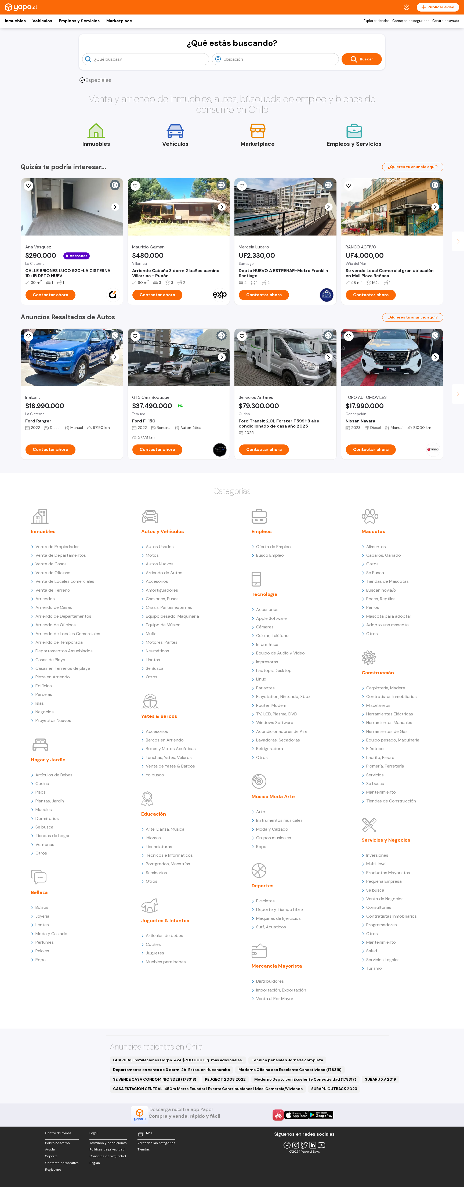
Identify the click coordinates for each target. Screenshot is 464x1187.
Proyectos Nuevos (53, 720)
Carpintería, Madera (385, 688)
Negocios (44, 712)
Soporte (51, 1156)
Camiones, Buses (162, 599)
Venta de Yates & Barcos (170, 766)
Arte (260, 812)
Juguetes (155, 953)
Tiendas (143, 1149)
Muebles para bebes (166, 962)
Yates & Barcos (159, 716)
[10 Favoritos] (242, 186)
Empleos (262, 531)
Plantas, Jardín (49, 801)
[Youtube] (321, 1145)
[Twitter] (304, 1145)
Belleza (39, 892)
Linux (261, 679)
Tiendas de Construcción (391, 801)
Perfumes (44, 942)
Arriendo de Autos (164, 573)
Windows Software (274, 722)
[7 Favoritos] (135, 186)
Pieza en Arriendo (52, 677)
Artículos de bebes (164, 935)
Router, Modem (271, 705)
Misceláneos (378, 705)
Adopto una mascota (387, 625)
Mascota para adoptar (388, 616)
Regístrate (53, 1169)
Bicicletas (265, 901)
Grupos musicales (273, 838)
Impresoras (267, 662)
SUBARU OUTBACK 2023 (334, 1088)
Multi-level (376, 864)
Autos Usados (160, 546)
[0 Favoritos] (28, 186)
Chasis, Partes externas (169, 607)
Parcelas (43, 694)
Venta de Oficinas (52, 573)
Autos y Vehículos (162, 531)
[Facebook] (287, 1145)
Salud (371, 951)
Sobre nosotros (57, 1143)
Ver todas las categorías (156, 1143)
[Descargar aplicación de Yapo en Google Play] (321, 1115)
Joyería (42, 916)
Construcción (378, 673)
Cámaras (265, 627)
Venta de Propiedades (57, 546)
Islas (39, 703)
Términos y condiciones (108, 1143)
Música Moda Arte (273, 796)
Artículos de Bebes (54, 775)
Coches (153, 944)
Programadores (381, 925)
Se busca (44, 827)
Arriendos (45, 599)
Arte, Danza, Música (165, 829)
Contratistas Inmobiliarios (391, 696)
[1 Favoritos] (242, 336)
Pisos (40, 792)
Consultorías (378, 907)
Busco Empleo (270, 555)
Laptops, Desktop (274, 670)
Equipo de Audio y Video (280, 653)
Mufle (151, 633)
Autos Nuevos (159, 564)
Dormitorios (47, 818)
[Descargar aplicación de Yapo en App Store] (296, 1115)
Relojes (42, 951)
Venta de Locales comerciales (64, 581)
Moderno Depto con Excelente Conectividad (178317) (305, 1079)
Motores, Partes (161, 642)
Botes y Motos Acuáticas (171, 748)
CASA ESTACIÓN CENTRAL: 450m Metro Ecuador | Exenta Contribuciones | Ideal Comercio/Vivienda (208, 1088)
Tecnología (264, 594)
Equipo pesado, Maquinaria (172, 616)
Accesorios (157, 581)
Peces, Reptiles (381, 599)
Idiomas (153, 838)
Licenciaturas (159, 846)
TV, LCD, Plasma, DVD (276, 714)
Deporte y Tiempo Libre (279, 909)
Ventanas (44, 844)
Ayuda (50, 1149)
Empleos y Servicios (79, 21)
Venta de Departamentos (60, 555)
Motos (152, 555)
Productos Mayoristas (388, 872)
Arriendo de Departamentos (63, 616)
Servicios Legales (383, 959)
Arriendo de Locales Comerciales (67, 633)
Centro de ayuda (445, 21)
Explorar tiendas (377, 21)
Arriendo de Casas (53, 607)
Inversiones (377, 855)
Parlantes (265, 688)
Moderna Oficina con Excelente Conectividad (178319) (290, 1069)
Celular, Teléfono (272, 635)
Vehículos (42, 21)
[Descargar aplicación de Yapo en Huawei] (278, 1115)
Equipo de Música (163, 625)
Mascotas (373, 531)
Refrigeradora (269, 748)
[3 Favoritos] (135, 336)
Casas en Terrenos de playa (62, 668)
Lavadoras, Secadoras (278, 740)
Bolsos (41, 907)
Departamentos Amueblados (64, 651)
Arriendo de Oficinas (55, 625)
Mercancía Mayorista (277, 966)
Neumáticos (157, 651)
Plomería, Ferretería (385, 766)
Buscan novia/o (381, 590)
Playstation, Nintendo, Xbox (283, 696)
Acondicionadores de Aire (281, 731)
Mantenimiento (381, 792)
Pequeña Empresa (384, 881)
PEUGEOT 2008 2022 (225, 1079)
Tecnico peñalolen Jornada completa (287, 1060)
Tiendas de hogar (52, 835)
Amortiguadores (162, 590)
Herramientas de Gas (387, 731)
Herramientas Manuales (389, 722)
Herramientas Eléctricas (389, 714)
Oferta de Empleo (273, 546)
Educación (153, 814)
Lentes (42, 925)
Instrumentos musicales (279, 820)
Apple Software (271, 618)
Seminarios (156, 872)
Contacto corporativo (62, 1163)
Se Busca (155, 668)
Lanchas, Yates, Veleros (169, 757)
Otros (41, 853)
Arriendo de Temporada (59, 642)
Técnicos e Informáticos (169, 855)
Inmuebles (15, 21)
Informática (267, 644)
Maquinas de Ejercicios (278, 918)
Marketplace (119, 21)
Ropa (40, 959)
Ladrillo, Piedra (380, 757)
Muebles (43, 809)
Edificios (43, 686)
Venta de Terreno (52, 590)
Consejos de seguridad (411, 21)
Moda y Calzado (51, 933)
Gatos (372, 564)
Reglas (94, 1163)
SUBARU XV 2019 (380, 1079)
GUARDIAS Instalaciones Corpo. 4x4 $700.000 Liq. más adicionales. (178, 1060)
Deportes (263, 885)
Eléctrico (375, 748)
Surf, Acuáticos (271, 927)
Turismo (374, 968)
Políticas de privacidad (107, 1149)
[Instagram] (295, 1145)
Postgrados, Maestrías (168, 864)
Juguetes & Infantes (165, 920)
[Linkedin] (313, 1145)
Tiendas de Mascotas (387, 581)
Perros (372, 607)
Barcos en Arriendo (165, 740)
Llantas (153, 660)
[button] (115, 207)
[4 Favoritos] (28, 336)
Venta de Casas (51, 564)
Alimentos (376, 546)
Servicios (375, 775)
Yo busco (155, 775)
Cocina (42, 783)
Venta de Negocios (385, 899)
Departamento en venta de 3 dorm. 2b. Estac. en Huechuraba (171, 1069)
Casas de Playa (50, 660)
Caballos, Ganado (383, 555)
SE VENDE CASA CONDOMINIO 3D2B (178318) (154, 1079)
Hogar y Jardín (48, 760)
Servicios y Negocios (386, 840)
